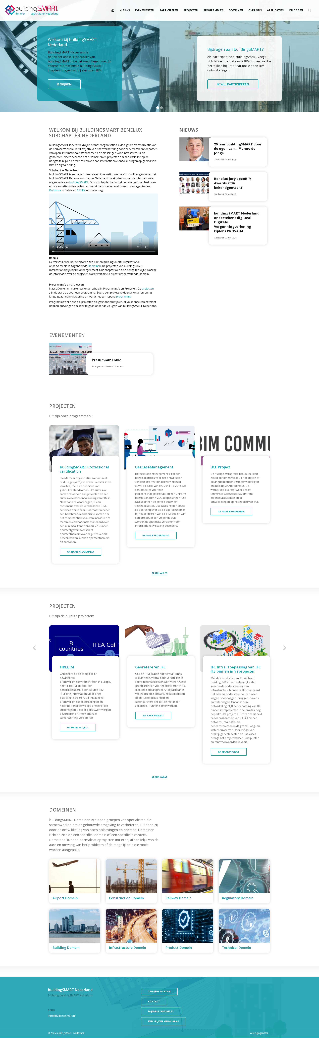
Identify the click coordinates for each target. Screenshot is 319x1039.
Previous (34, 648)
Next (284, 648)
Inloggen (296, 10)
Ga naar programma (80, 551)
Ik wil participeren (233, 84)
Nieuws (124, 10)
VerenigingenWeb (259, 1033)
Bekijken (64, 84)
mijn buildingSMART (161, 1011)
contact (154, 1001)
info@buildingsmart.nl (61, 1016)
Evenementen (144, 10)
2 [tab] (161, 107)
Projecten (190, 10)
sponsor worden (159, 991)
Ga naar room (74, 881)
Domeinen (236, 10)
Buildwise (55, 190)
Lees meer (238, 152)
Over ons (255, 10)
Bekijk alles (159, 573)
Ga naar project (78, 727)
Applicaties (275, 10)
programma (123, 296)
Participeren (169, 10)
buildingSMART (79, 182)
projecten (148, 288)
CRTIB (81, 190)
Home (113, 10)
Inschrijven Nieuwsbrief (163, 1021)
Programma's (213, 10)
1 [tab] (158, 107)
